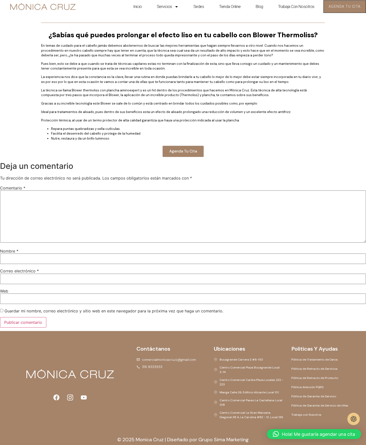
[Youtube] (83, 397)
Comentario (12, 188)
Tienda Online (230, 6)
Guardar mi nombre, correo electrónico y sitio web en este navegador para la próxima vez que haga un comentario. (113, 311)
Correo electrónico (19, 271)
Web (4, 291)
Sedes (198, 6)
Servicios (164, 6)
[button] (314, 434)
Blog (259, 6)
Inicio (137, 6)
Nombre (9, 251)
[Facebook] (56, 397)
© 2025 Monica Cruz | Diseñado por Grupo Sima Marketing (183, 439)
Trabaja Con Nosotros (296, 6)
